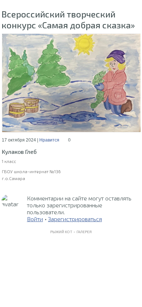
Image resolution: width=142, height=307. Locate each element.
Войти (35, 218)
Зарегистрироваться (75, 218)
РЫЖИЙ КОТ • (63, 232)
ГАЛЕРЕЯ (84, 232)
